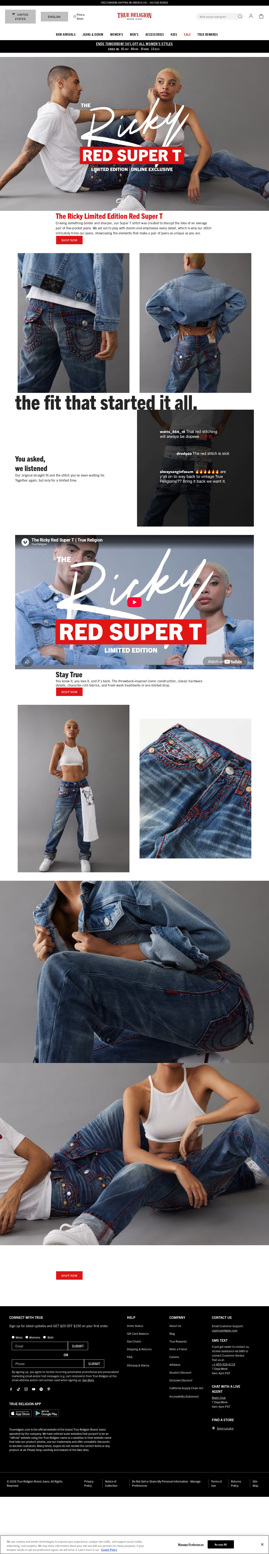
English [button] (54, 16)
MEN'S (134, 34)
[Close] (262, 1544)
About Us (175, 1326)
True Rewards (207, 34)
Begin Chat (219, 1398)
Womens (35, 1337)
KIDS (174, 34)
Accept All (221, 1544)
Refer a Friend (178, 1349)
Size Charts (134, 1341)
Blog (172, 1333)
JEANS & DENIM (92, 34)
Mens (19, 1337)
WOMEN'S (116, 34)
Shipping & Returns (139, 1349)
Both (50, 1337)
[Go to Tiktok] (18, 1389)
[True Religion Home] (134, 16)
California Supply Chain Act (186, 1388)
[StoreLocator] (213, 1428)
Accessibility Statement (184, 1396)
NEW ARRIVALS (66, 34)
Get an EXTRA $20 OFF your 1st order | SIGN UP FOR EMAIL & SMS (134, 2)
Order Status (135, 1326)
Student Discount (180, 1372)
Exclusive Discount (181, 1380)
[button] (240, 16)
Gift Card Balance (138, 1333)
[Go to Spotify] (41, 1389)
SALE (187, 34)
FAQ (129, 1357)
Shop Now (69, 240)
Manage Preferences (190, 1544)
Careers (174, 1357)
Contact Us (222, 1317)
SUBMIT (78, 1346)
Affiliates (174, 1365)
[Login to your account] (251, 16)
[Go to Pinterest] (48, 1389)
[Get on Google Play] (46, 1413)
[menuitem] (66, 33)
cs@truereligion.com (224, 1330)
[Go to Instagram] (26, 1389)
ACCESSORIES (154, 34)
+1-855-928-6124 (223, 1364)
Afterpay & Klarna (138, 1365)
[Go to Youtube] (33, 1389)
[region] (134, 1544)
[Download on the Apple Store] (20, 1413)
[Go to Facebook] (11, 1389)
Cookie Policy (109, 1549)
